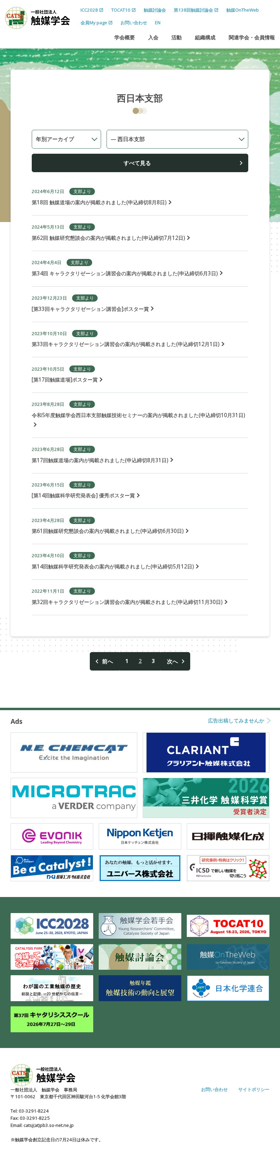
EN (157, 22)
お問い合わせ (134, 22)
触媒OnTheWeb (242, 10)
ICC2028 (89, 10)
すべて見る (137, 163)
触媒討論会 (155, 10)
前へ (107, 661)
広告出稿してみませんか (236, 721)
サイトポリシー (253, 1089)
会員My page (94, 22)
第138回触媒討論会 (193, 10)
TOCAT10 (120, 10)
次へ (172, 661)
